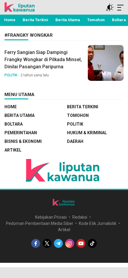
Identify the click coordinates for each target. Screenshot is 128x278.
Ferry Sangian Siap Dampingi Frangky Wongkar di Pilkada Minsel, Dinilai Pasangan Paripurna (43, 60)
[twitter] (47, 243)
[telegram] (58, 243)
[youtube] (81, 243)
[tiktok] (92, 243)
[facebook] (35, 243)
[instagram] (69, 243)
